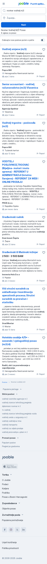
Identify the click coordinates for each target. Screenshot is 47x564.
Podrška (6, 492)
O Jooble (6, 480)
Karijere (5, 488)
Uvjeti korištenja (9, 542)
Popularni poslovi (9, 443)
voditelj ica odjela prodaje (12, 428)
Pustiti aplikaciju (38, 4)
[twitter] (17, 529)
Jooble (19, 558)
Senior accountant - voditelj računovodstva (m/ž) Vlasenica (20, 86)
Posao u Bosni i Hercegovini (14, 497)
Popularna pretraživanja (12, 520)
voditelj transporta (9, 425)
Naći (23, 24)
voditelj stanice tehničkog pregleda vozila (19, 413)
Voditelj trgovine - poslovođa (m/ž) (18, 124)
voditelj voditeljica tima (11, 421)
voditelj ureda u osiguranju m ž (14, 417)
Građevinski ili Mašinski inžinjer (20, 252)
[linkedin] (23, 529)
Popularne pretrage (10, 389)
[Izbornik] (3, 3)
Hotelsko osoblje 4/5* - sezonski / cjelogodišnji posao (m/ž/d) (19, 341)
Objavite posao (9, 508)
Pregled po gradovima (11, 446)
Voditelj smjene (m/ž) (14, 49)
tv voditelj (6, 410)
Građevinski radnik (13, 217)
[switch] (43, 40)
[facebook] (4, 529)
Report (42, 76)
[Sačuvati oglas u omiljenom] (44, 49)
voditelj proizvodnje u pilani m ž (15, 432)
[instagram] (11, 529)
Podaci (5, 484)
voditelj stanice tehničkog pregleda (16, 402)
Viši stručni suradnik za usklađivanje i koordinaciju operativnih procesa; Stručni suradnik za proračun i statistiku (18, 295)
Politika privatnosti (10, 548)
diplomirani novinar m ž (11, 406)
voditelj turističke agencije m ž (14, 399)
